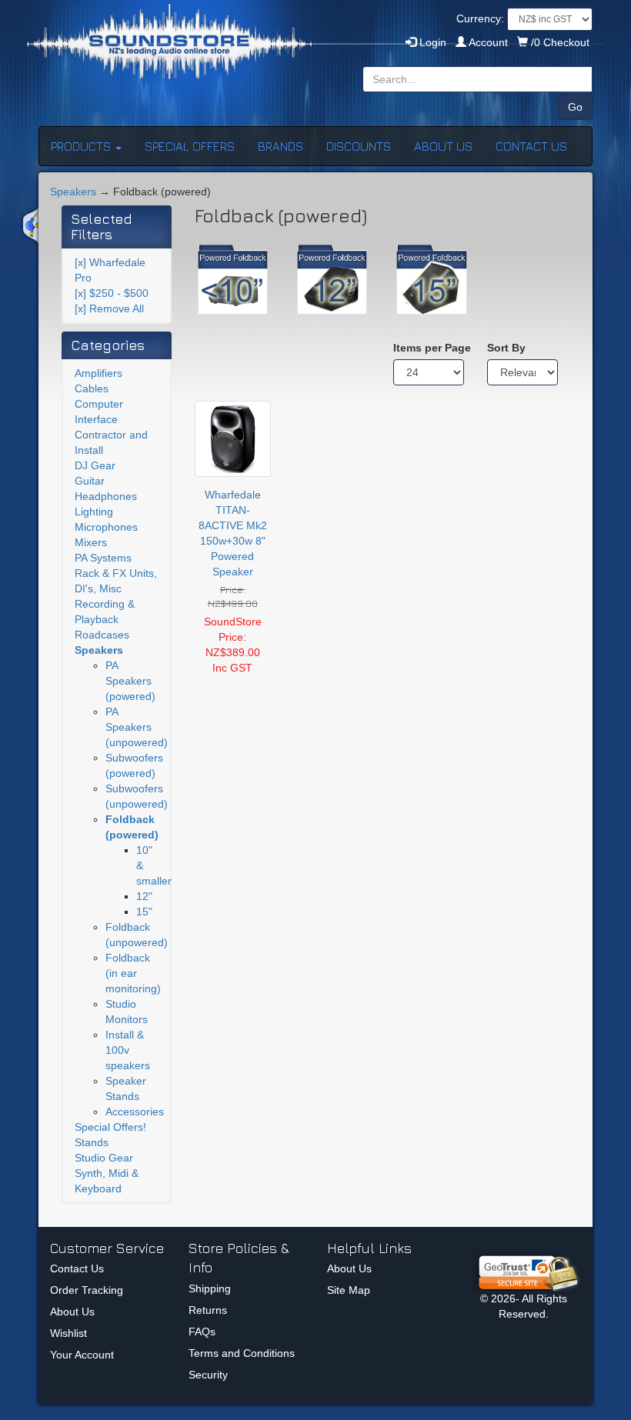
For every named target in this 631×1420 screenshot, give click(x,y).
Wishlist (68, 1333)
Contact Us (77, 1268)
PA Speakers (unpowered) (136, 726)
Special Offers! (110, 1127)
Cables (92, 388)
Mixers (91, 542)
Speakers (73, 191)
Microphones (106, 527)
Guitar (90, 481)
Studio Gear (104, 1158)
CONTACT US (531, 146)
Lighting (94, 511)
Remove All (109, 308)
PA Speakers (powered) (130, 680)
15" (144, 911)
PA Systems (103, 558)
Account (488, 42)
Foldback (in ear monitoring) (133, 973)
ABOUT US (443, 146)
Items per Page (428, 348)
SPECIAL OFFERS (190, 146)
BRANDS (280, 146)
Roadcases (102, 634)
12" (144, 896)
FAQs (202, 1331)
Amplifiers (98, 373)
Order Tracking (86, 1290)
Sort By (506, 348)
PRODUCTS (82, 146)
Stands (92, 1142)
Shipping (210, 1288)
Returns (208, 1310)
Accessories (134, 1111)
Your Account (82, 1354)
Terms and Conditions (242, 1353)
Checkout (560, 42)
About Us (72, 1311)
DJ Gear (95, 465)
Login (431, 42)
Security (208, 1374)
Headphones (106, 496)
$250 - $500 (112, 293)
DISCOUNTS (358, 146)
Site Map (348, 1290)
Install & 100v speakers (127, 1050)
